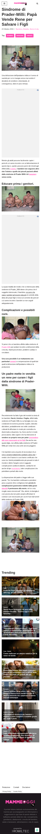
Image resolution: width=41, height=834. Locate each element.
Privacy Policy (7, 791)
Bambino (19, 29)
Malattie (26, 29)
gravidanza (8, 819)
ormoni (13, 361)
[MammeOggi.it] (20, 3)
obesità (29, 35)
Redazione (6, 787)
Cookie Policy (17, 791)
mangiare (20, 35)
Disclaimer (26, 787)
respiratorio (16, 468)
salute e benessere (9, 822)
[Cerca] (37, 3)
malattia (13, 169)
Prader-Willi (6, 347)
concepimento (32, 817)
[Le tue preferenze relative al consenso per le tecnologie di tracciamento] (37, 830)
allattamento (16, 819)
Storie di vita (34, 29)
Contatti (16, 787)
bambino (10, 35)
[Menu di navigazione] (4, 3)
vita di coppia (33, 822)
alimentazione (22, 822)
